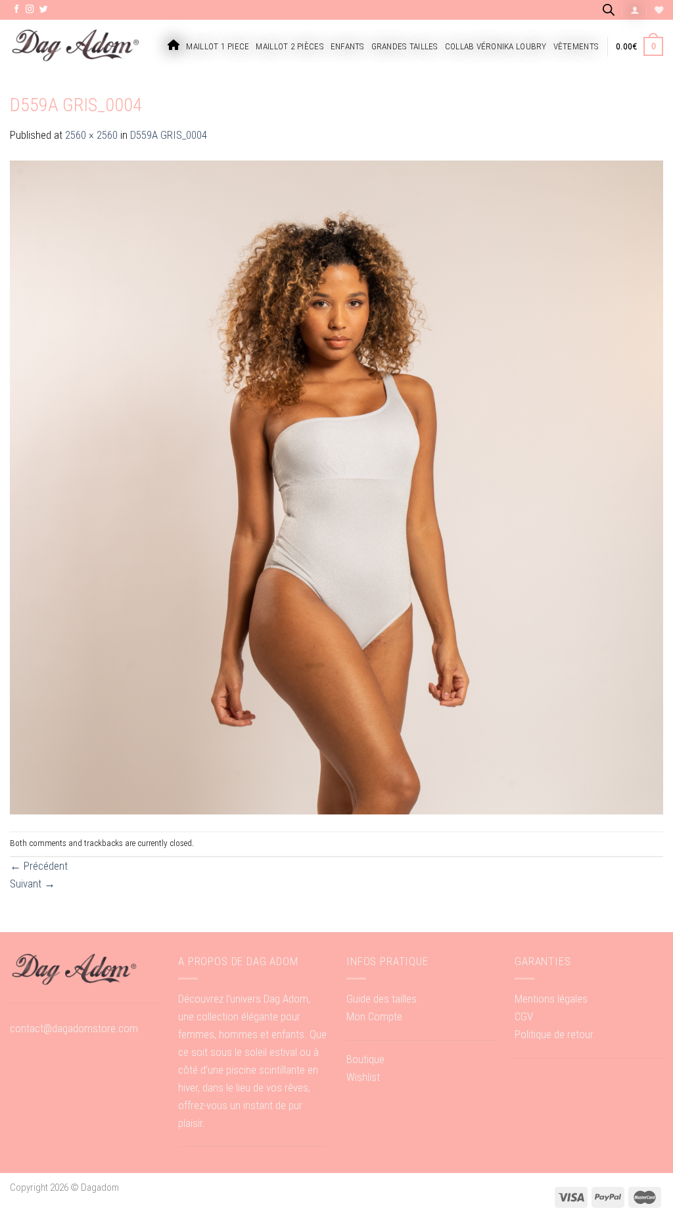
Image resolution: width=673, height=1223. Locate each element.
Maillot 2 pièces (289, 46)
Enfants (348, 46)
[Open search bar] (608, 9)
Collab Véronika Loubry (496, 46)
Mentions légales (551, 998)
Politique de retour (554, 1034)
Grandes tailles (404, 46)
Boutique (365, 1059)
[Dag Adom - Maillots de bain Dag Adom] (75, 46)
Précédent (39, 865)
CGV (524, 1016)
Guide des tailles (381, 998)
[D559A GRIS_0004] (336, 486)
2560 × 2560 (91, 134)
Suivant (32, 883)
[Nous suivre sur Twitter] (43, 9)
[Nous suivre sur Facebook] (16, 9)
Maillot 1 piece (217, 46)
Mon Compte (374, 1016)
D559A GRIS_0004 (168, 134)
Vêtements (576, 46)
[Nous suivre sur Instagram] (30, 9)
